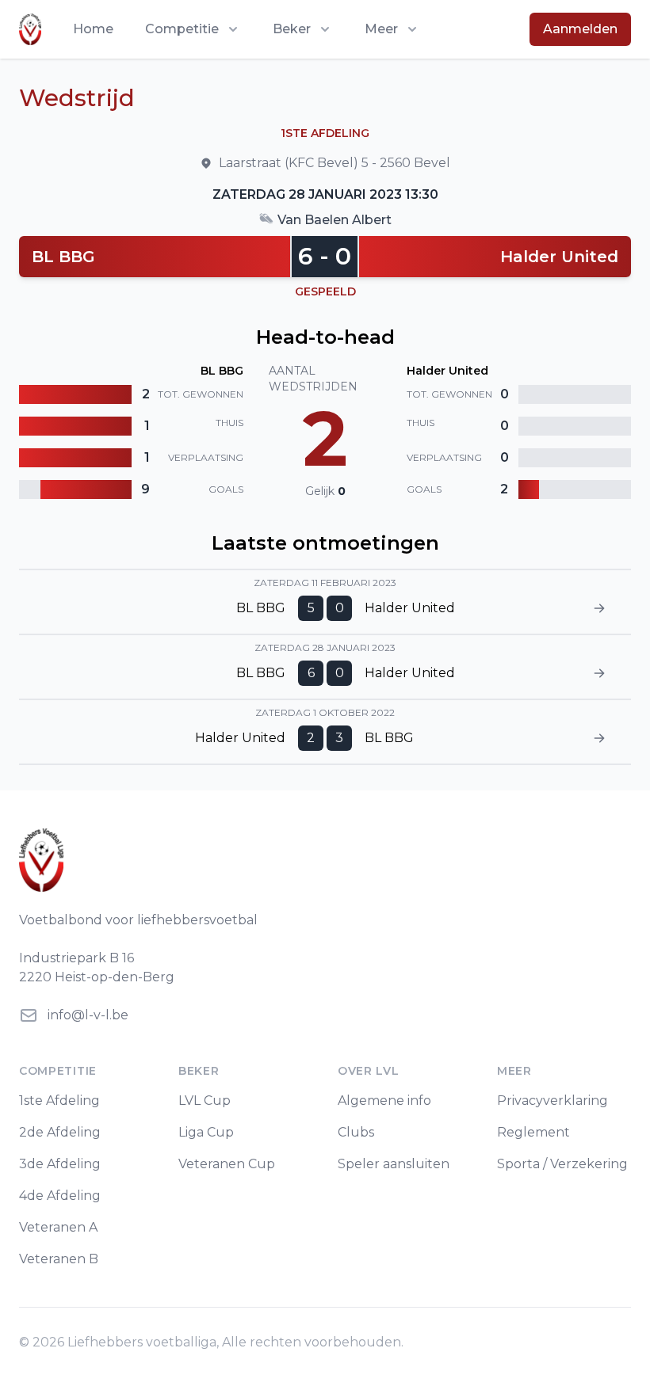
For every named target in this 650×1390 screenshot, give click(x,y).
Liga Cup (206, 1132)
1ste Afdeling (59, 1100)
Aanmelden (580, 28)
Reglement (533, 1132)
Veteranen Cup (226, 1163)
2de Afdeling (60, 1132)
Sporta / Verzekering (562, 1163)
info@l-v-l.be (88, 1015)
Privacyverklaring (552, 1100)
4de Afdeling (60, 1195)
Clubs (356, 1132)
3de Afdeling (60, 1163)
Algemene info (384, 1100)
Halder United (559, 256)
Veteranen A (58, 1227)
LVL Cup (204, 1100)
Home (93, 28)
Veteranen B (58, 1258)
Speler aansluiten (393, 1163)
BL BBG (63, 256)
